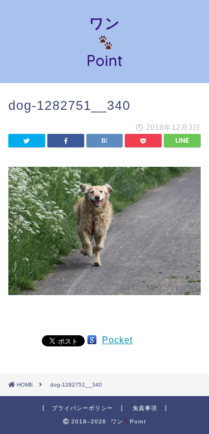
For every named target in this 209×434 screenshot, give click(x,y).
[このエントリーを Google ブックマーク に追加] (92, 340)
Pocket (117, 340)
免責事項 (145, 408)
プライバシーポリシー (82, 408)
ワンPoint (105, 41)
